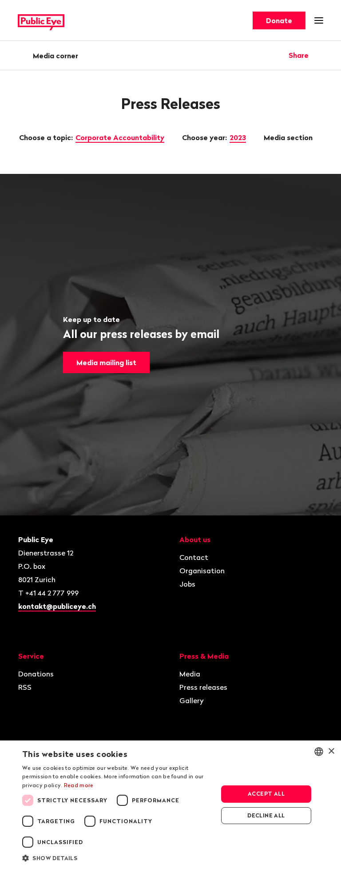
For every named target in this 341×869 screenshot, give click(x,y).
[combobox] (318, 751)
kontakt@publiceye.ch (57, 606)
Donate (279, 20)
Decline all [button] (266, 815)
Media (189, 673)
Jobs (187, 583)
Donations (36, 673)
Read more (79, 785)
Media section (289, 137)
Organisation (202, 570)
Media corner (55, 55)
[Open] (320, 55)
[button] (117, 857)
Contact (193, 557)
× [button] (331, 751)
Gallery (191, 700)
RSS (25, 687)
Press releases (203, 687)
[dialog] (170, 804)
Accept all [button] (266, 793)
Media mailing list (106, 362)
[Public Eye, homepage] (41, 20)
